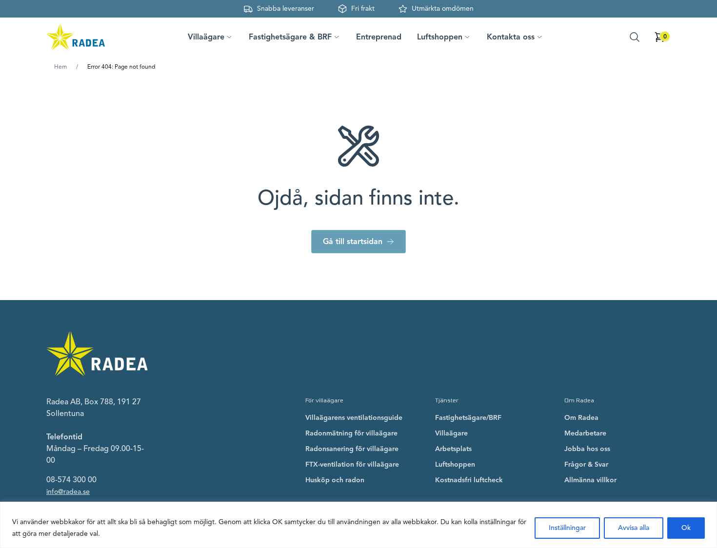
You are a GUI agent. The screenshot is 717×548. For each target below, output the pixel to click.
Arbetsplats (453, 449)
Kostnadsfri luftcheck (469, 480)
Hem (60, 66)
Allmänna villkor (590, 480)
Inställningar (567, 528)
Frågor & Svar (586, 464)
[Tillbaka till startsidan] (75, 37)
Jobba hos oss (587, 449)
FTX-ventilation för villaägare (352, 464)
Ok (686, 528)
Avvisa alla (633, 528)
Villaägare (451, 433)
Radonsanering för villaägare (351, 449)
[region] (358, 525)
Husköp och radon (334, 480)
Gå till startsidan (352, 241)
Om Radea (581, 418)
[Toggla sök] (634, 37)
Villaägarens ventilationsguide (353, 418)
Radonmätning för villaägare (351, 433)
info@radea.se (68, 492)
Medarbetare (585, 433)
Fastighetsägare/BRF (468, 418)
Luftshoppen (455, 464)
